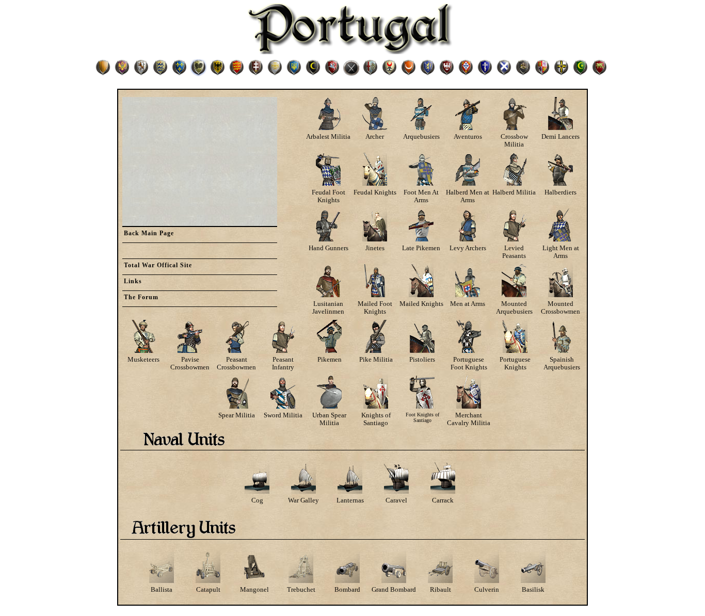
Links (133, 281)
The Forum (141, 297)
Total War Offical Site (158, 265)
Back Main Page (149, 233)
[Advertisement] (199, 161)
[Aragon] (102, 73)
